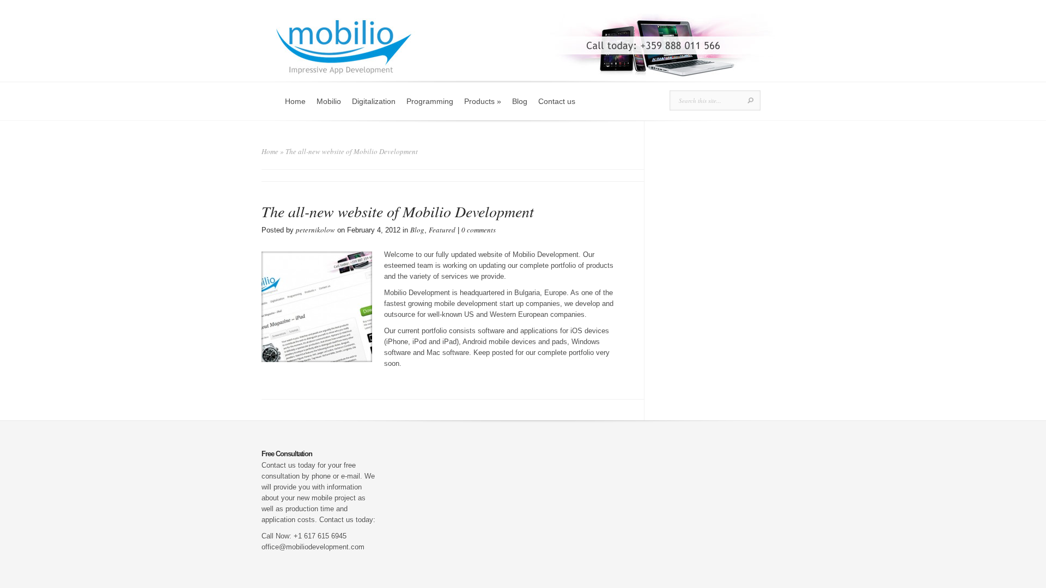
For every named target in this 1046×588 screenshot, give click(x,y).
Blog (519, 101)
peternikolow (315, 230)
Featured (442, 230)
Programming (429, 101)
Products (482, 101)
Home (295, 101)
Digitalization (374, 101)
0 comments (478, 230)
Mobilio (329, 101)
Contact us (556, 101)
